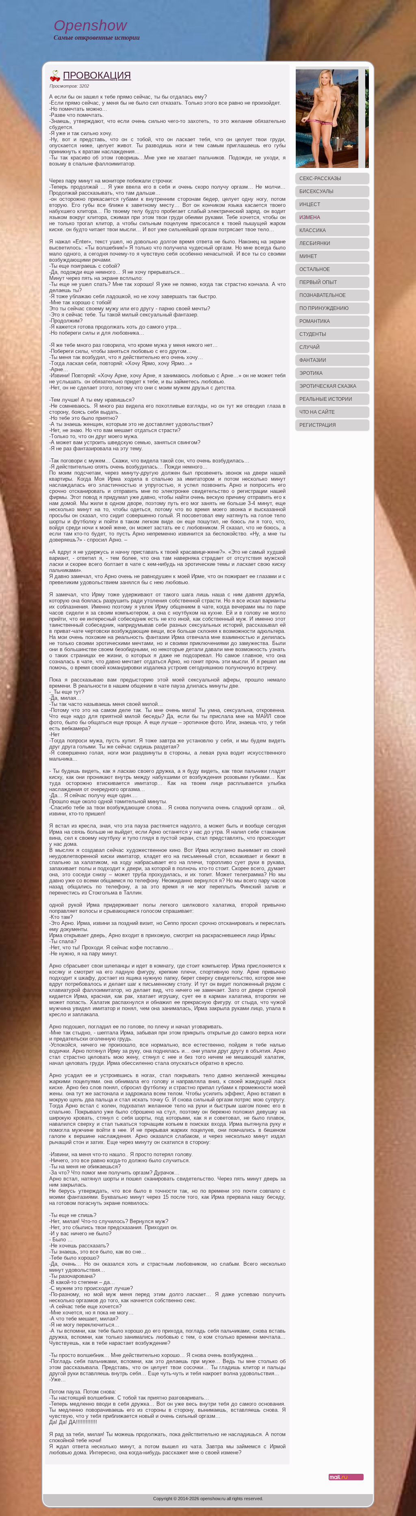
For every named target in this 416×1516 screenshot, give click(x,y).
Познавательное (322, 295)
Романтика (314, 321)
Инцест (309, 204)
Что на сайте (317, 412)
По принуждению (324, 308)
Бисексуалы (316, 191)
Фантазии (312, 360)
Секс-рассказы (320, 178)
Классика (312, 230)
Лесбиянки (314, 243)
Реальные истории (325, 399)
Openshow (90, 25)
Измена (309, 217)
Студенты (312, 334)
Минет (308, 256)
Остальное (314, 269)
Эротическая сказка (327, 386)
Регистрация (317, 425)
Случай (309, 347)
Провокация (97, 75)
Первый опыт (318, 282)
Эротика (311, 373)
